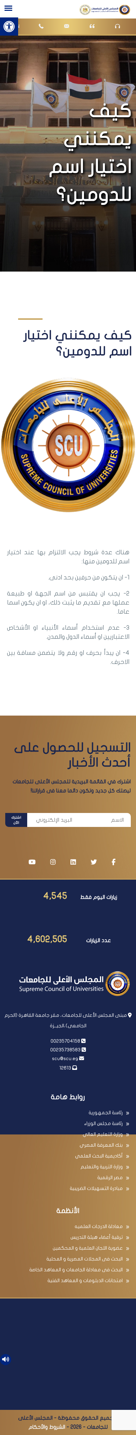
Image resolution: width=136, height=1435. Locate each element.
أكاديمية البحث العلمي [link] (99, 1156)
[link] (9, 26)
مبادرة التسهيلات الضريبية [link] (96, 1188)
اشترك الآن (16, 820)
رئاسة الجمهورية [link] (106, 1112)
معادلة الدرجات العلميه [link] (99, 1226)
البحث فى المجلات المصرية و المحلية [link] (84, 1259)
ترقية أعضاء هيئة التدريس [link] (96, 1237)
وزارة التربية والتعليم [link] (102, 1166)
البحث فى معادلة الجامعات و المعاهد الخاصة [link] (76, 1269)
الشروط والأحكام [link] (47, 1427)
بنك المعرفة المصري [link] (101, 1145)
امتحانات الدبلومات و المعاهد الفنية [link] (85, 1280)
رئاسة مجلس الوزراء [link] (103, 1123)
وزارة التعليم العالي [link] (103, 1134)
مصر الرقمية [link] (110, 1177)
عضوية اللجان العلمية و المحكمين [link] (88, 1248)
